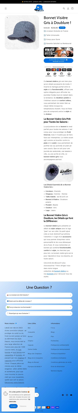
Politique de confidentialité (60, 345)
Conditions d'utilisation (58, 358)
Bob (29, 328)
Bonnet (30, 336)
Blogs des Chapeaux (35, 353)
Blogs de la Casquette (35, 358)
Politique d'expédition (58, 353)
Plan (52, 336)
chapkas (21, 358)
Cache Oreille (32, 349)
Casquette (31, 332)
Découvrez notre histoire (14, 382)
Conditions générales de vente (61, 362)
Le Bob (41, 410)
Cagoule (30, 345)
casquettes (9, 355)
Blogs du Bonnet (33, 362)
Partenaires (55, 341)
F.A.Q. (53, 328)
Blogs (53, 332)
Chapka (30, 341)
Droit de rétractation (58, 366)
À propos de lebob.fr (35, 366)
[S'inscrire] (37, 395)
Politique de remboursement (60, 349)
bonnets (19, 355)
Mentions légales (56, 371)
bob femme (17, 352)
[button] (6, 8)
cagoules (8, 361)
